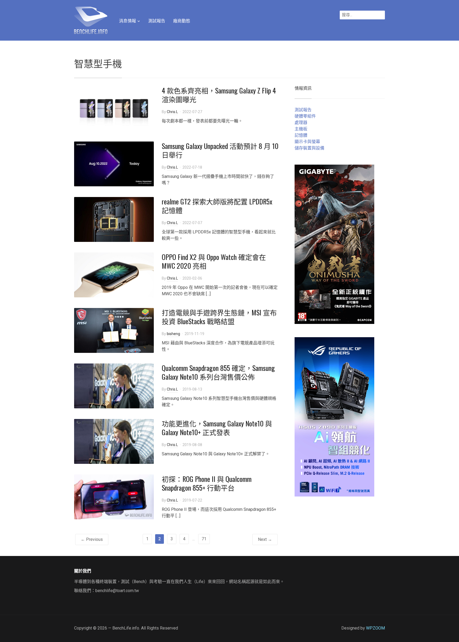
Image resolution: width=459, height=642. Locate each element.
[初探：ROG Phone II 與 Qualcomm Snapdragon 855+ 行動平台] (114, 496)
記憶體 (301, 135)
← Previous (92, 539)
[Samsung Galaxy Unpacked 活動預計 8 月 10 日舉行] (114, 163)
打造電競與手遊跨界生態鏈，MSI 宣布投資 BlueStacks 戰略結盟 (219, 317)
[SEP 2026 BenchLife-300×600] (334, 243)
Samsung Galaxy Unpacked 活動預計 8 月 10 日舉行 (220, 150)
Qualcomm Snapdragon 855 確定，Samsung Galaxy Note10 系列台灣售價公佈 (218, 372)
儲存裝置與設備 (309, 148)
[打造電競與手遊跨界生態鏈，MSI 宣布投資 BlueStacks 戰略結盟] (114, 329)
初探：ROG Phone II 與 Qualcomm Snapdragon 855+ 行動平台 (207, 483)
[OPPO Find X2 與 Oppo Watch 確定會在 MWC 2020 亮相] (114, 274)
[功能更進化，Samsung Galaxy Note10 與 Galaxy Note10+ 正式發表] (114, 440)
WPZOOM (375, 628)
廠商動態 (181, 20)
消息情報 (127, 20)
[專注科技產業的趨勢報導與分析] (90, 20)
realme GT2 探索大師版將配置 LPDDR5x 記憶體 (217, 206)
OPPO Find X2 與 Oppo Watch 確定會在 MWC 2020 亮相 (214, 261)
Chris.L (172, 112)
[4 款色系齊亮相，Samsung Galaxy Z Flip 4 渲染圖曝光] (114, 107)
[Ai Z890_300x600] (334, 416)
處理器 (301, 122)
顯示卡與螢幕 (307, 141)
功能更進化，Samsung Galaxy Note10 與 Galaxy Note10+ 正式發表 (217, 428)
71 (204, 538)
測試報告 (156, 20)
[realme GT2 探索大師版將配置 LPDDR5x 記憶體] (114, 218)
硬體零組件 (305, 116)
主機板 (301, 128)
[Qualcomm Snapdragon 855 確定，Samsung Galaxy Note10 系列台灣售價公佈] (114, 385)
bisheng (173, 334)
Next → (265, 539)
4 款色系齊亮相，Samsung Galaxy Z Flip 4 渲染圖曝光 (219, 95)
